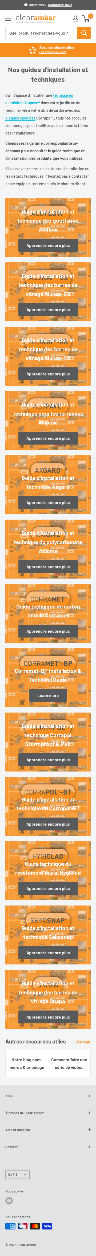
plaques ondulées (20, 117)
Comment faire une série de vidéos (69, 1063)
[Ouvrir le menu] (8, 19)
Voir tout (83, 1041)
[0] (86, 18)
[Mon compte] (75, 18)
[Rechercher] (84, 33)
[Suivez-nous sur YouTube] (9, 1201)
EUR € (13, 1174)
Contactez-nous (60, 5)
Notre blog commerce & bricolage (27, 1063)
